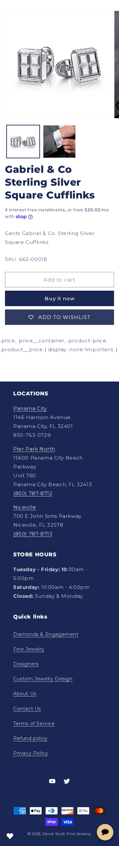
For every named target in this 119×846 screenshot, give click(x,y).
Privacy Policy (30, 753)
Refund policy (30, 738)
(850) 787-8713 (32, 534)
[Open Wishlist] (10, 836)
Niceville (24, 507)
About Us (24, 694)
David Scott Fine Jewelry (67, 834)
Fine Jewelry (28, 649)
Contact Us (27, 709)
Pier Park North (34, 449)
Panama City (30, 408)
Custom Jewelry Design (43, 679)
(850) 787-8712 (32, 493)
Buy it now (60, 298)
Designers (25, 664)
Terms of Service (34, 724)
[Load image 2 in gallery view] (59, 141)
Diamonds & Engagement (46, 634)
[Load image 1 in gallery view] (23, 141)
